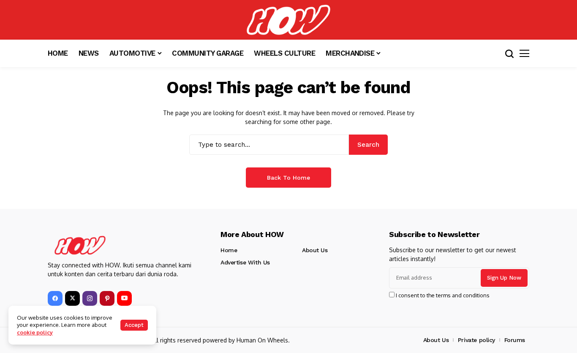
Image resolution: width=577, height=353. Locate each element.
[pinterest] (107, 298)
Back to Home (288, 177)
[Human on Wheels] (288, 19)
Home (228, 250)
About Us (315, 250)
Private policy (476, 340)
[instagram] (89, 298)
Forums (514, 340)
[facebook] (55, 298)
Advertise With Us (245, 262)
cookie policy (35, 332)
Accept (134, 325)
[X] (72, 298)
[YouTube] (124, 298)
